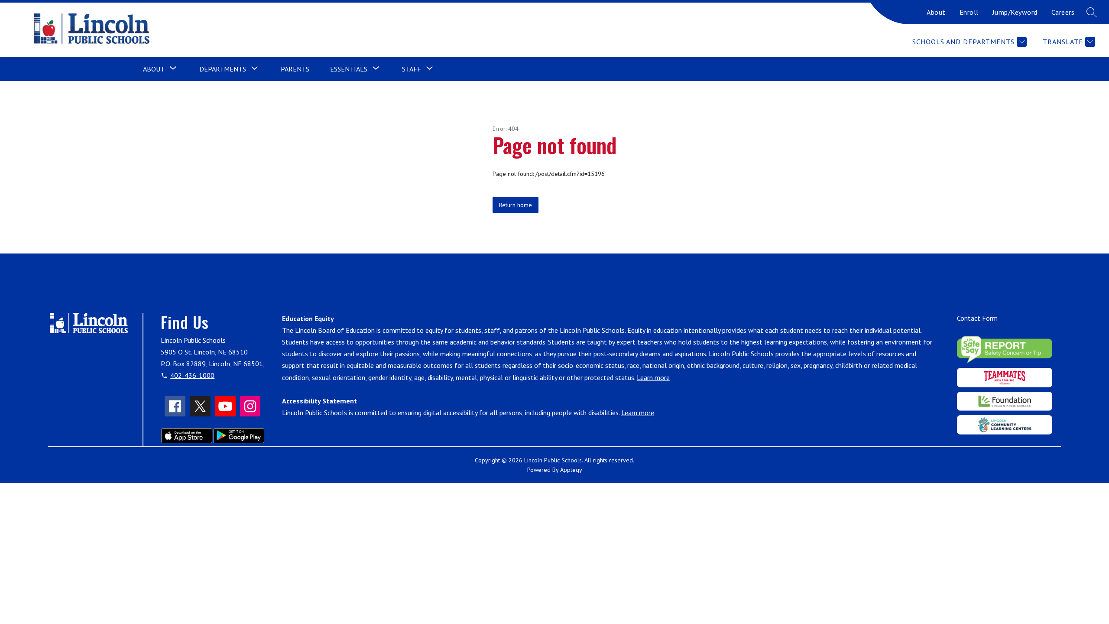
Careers (1063, 12)
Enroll (969, 12)
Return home (515, 205)
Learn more (653, 377)
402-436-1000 (192, 375)
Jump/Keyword (1015, 12)
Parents (295, 69)
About (936, 12)
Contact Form (977, 318)
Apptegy (571, 470)
